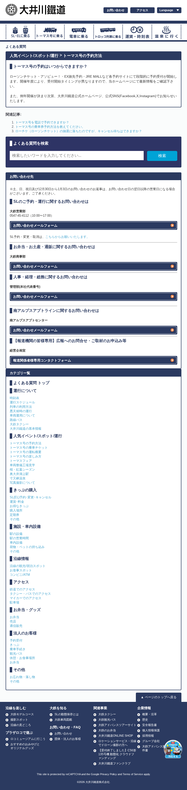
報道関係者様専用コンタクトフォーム (42, 360)
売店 (13, 621)
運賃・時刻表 (137, 32)
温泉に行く (166, 32)
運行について (25, 391)
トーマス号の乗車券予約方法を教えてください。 (50, 127)
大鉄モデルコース (22, 714)
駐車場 (14, 602)
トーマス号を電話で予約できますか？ (42, 122)
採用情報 (148, 735)
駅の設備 (16, 534)
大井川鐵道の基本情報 (25, 428)
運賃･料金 (17, 501)
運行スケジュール (22, 402)
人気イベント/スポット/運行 (34, 56)
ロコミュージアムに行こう (28, 739)
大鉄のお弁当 (107, 730)
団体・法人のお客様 (68, 739)
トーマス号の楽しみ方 (25, 456)
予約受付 (16, 640)
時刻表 (14, 398)
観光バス (16, 653)
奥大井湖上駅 (19, 474)
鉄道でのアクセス (22, 589)
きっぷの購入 (25, 490)
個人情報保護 (151, 730)
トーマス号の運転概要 (25, 452)
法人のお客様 (25, 633)
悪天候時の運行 (21, 411)
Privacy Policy (108, 774)
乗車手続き (18, 649)
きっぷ (14, 645)
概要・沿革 (149, 714)
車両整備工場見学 (22, 465)
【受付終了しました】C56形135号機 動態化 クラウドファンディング (117, 754)
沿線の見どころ (20, 725)
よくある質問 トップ (31, 383)
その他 (14, 519)
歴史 (145, 719)
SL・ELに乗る (21, 32)
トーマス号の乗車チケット (29, 447)
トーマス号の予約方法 (82, 56)
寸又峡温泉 (18, 478)
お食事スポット (21, 570)
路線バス (16, 420)
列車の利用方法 (21, 407)
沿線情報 (21, 559)
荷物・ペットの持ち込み (27, 547)
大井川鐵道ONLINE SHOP (115, 735)
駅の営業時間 (19, 538)
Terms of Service (133, 774)
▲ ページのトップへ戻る (159, 697)
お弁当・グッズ (27, 610)
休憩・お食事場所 (22, 658)
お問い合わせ (115, 10)
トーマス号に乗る (50, 32)
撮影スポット (19, 719)
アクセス (142, 10)
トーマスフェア (21, 461)
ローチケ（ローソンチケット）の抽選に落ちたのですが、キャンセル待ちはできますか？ (78, 131)
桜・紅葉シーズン (22, 469)
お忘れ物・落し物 (22, 677)
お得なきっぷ (19, 506)
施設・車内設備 (27, 526)
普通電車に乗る (79, 32)
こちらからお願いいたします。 (67, 237)
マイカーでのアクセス (25, 598)
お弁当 (14, 617)
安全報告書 (149, 725)
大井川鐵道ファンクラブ (114, 763)
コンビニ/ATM (20, 574)
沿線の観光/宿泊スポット (28, 566)
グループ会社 (151, 741)
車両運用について (22, 415)
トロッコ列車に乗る (108, 32)
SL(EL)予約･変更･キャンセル (30, 497)
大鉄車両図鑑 (63, 719)
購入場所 (16, 510)
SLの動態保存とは (67, 714)
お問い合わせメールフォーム (35, 225)
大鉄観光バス (107, 719)
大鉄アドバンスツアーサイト (117, 725)
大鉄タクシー (19, 424)
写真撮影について (22, 482)
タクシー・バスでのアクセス (30, 593)
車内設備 (16, 542)
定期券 (14, 515)
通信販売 (16, 626)
